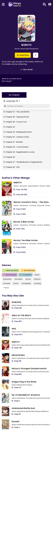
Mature (26, 332)
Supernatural (33, 186)
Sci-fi (42, 332)
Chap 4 (17, 427)
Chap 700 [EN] (21, 189)
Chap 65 (17, 414)
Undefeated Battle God (23, 408)
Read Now (24, 55)
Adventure (24, 205)
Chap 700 (18, 348)
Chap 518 (17, 361)
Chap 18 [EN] (21, 252)
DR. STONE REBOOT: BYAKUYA (26, 395)
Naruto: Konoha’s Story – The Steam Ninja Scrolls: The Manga (32, 203)
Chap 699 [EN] (21, 195)
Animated (18, 279)
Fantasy (47, 243)
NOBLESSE (16, 302)
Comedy (33, 205)
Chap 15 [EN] (21, 209)
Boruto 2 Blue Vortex (24, 221)
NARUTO (18, 182)
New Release (28, 270)
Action (16, 186)
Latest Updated (10, 270)
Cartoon (37, 279)
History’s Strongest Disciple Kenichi (29, 368)
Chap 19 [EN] (21, 247)
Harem (41, 318)
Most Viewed (9, 275)
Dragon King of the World (24, 381)
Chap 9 (17, 401)
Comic (15, 283)
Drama (42, 186)
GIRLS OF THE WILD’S (21, 315)
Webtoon (45, 411)
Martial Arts (48, 318)
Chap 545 (18, 308)
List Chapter (14, 95)
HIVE (14, 328)
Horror (20, 332)
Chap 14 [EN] (21, 214)
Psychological (34, 332)
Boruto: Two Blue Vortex (26, 240)
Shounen (23, 186)
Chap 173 (17, 387)
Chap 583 (18, 374)
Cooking (37, 283)
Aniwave (47, 61)
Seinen (47, 332)
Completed (25, 275)
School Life (37, 305)
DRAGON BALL (18, 355)
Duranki (15, 421)
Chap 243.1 (18, 334)
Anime (28, 279)
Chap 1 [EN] (20, 229)
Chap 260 (17, 321)
